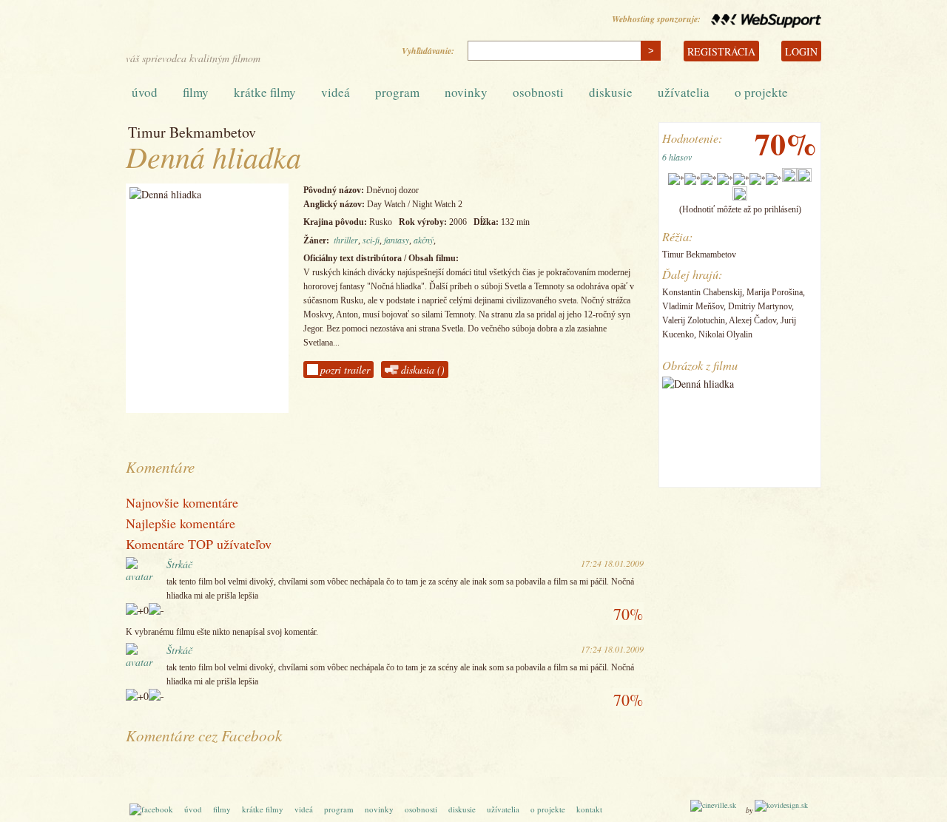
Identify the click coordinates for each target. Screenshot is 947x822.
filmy (196, 92)
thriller (346, 240)
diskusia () (423, 370)
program (397, 92)
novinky (466, 92)
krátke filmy (265, 92)
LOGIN (801, 51)
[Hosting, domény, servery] (762, 18)
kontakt (589, 809)
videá (335, 92)
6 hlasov (677, 157)
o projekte (761, 92)
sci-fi (371, 240)
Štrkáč (179, 564)
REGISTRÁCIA (721, 51)
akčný (424, 240)
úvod (145, 92)
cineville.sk (207, 30)
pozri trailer (345, 370)
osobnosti (538, 92)
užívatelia (684, 92)
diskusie (611, 92)
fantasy (396, 240)
